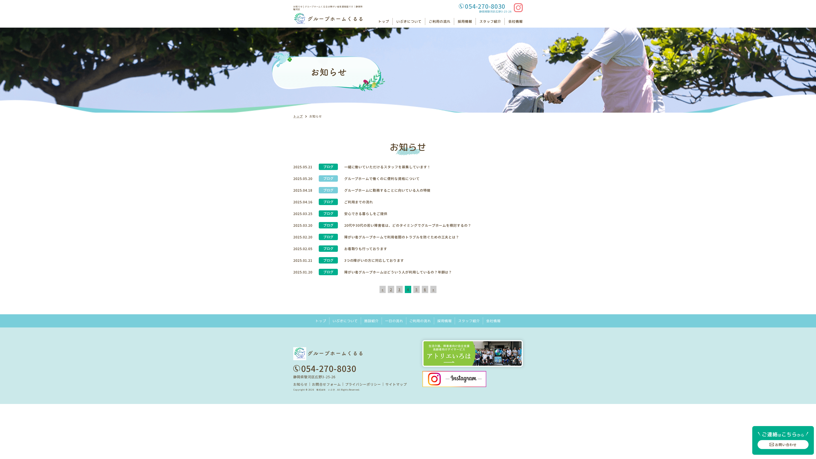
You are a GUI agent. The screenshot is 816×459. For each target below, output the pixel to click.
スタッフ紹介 (490, 21)
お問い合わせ (786, 444)
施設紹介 (371, 321)
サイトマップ (396, 384)
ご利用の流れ (439, 21)
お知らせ (300, 384)
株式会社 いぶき (325, 389)
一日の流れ (394, 321)
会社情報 (515, 21)
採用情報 (465, 21)
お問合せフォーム (326, 384)
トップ (383, 21)
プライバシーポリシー (363, 384)
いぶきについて (409, 21)
